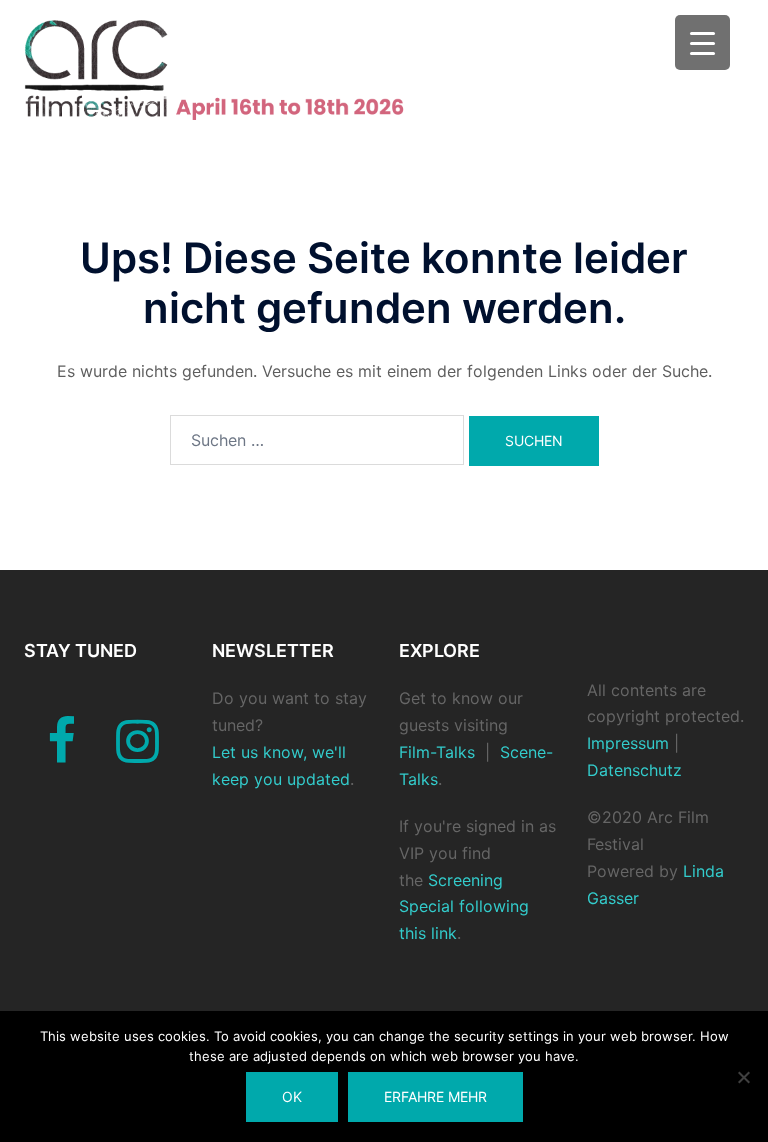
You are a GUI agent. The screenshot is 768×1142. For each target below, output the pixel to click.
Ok (292, 1096)
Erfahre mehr (435, 1096)
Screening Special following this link (464, 907)
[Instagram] (137, 753)
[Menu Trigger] (702, 42)
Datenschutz (634, 770)
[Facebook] (61, 753)
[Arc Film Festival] (232, 68)
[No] (743, 1077)
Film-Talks (437, 752)
